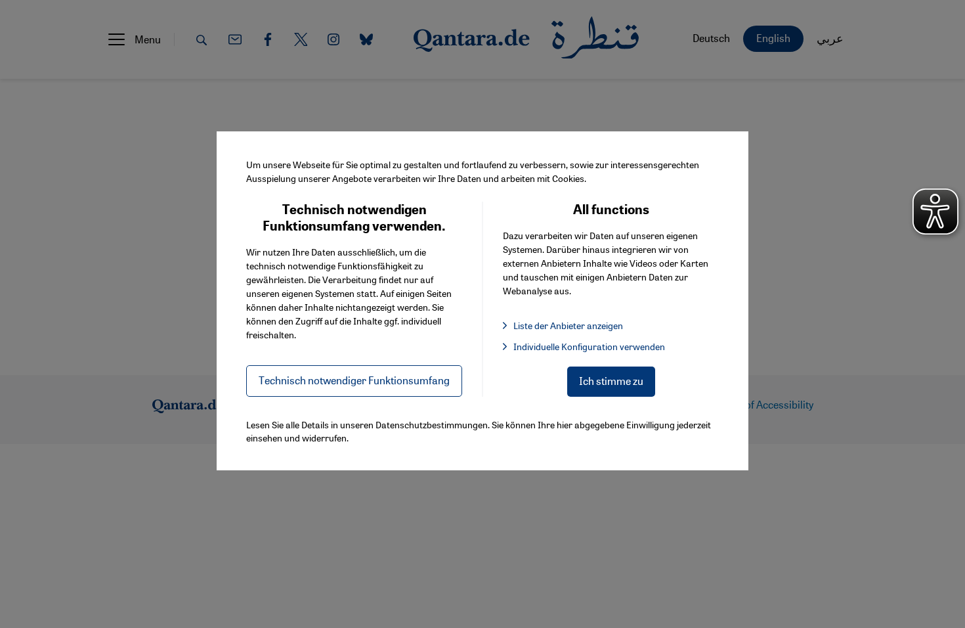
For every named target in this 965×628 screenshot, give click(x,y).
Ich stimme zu (611, 381)
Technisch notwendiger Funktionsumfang (354, 380)
